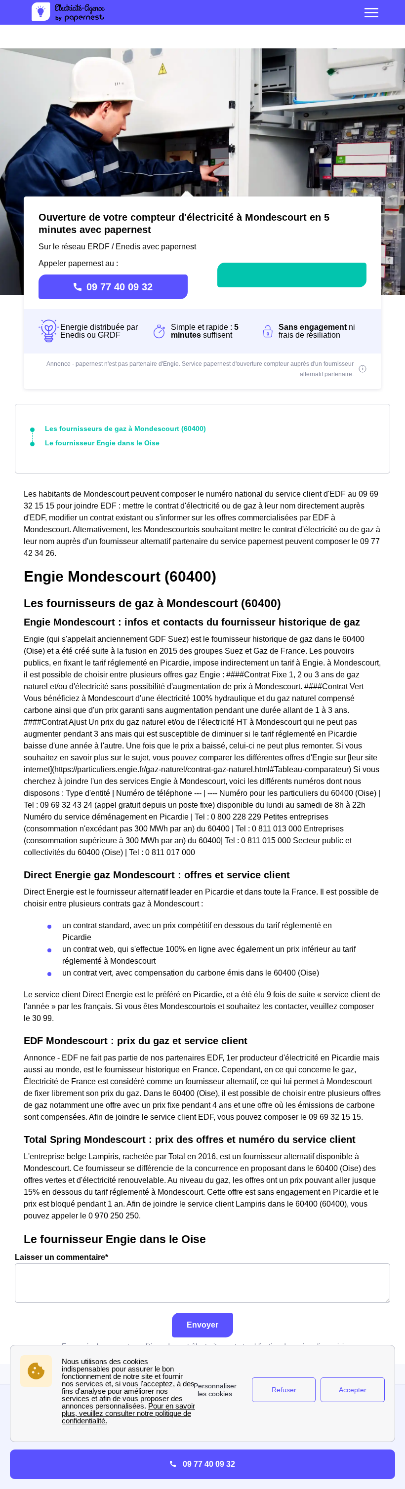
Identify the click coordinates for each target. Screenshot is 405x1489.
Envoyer (202, 1325)
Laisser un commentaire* (61, 1257)
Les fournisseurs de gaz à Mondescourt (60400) (125, 428)
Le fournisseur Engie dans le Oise (102, 443)
